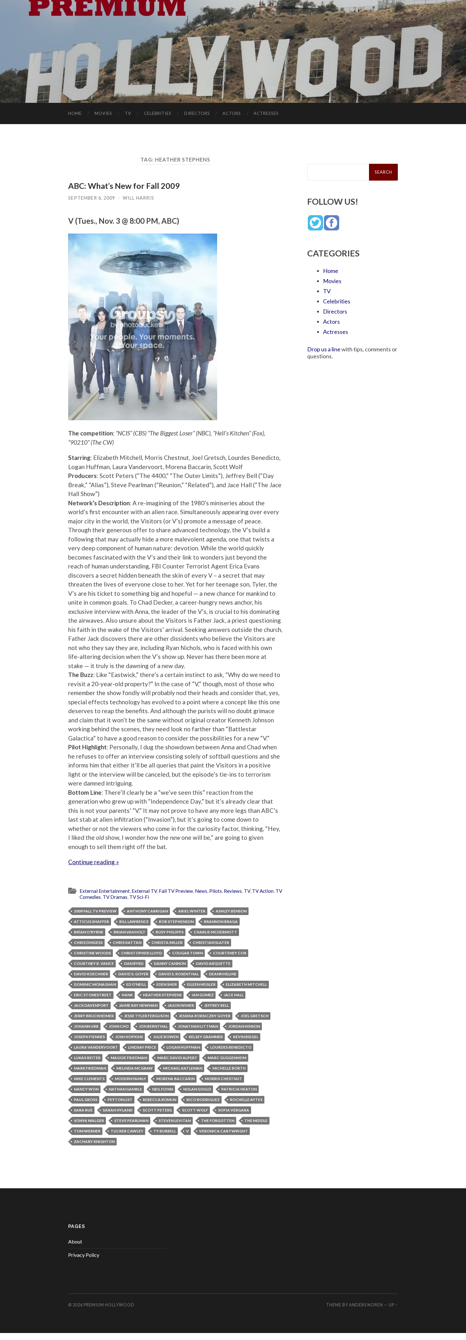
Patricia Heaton (239, 1089)
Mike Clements (89, 1078)
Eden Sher (166, 984)
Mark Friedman (90, 1068)
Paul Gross (85, 1099)
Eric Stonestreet (93, 994)
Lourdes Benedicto (230, 1047)
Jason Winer (181, 1005)
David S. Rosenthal (179, 974)
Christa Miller (167, 942)
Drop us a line (323, 349)
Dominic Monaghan (95, 984)
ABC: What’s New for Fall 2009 (124, 185)
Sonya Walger (89, 1120)
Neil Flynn (162, 1089)
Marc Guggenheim (227, 1057)
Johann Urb (86, 1026)
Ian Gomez (203, 994)
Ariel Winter (191, 911)
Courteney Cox (229, 953)
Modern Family (130, 1078)
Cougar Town (187, 953)
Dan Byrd (134, 963)
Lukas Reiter (87, 1057)
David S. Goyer (133, 974)
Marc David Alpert (177, 1057)
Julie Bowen (165, 1036)
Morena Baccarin (175, 1078)
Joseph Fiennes (89, 1036)
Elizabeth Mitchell (246, 984)
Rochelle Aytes (246, 1099)
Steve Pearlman (131, 1120)
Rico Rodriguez (203, 1099)
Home (75, 113)
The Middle (256, 1120)
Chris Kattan (127, 942)
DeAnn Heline (222, 974)
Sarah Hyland (118, 1110)
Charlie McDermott (215, 932)
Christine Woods (92, 953)
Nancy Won (86, 1089)
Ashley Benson (231, 911)
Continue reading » (93, 862)
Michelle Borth (229, 1068)
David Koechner (91, 974)
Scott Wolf (195, 1110)
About (75, 1241)
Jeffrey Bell (216, 1005)
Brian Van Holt (129, 932)
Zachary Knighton (94, 1141)
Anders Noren (366, 1304)
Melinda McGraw (134, 1068)
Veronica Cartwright (223, 1131)
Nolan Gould (197, 1089)
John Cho (119, 1026)
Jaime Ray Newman (138, 1005)
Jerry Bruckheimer (94, 1015)
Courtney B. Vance (94, 963)
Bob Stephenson (176, 921)
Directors (197, 113)
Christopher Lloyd (141, 953)
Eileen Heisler (201, 984)
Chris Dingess (88, 942)
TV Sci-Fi (139, 897)
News (201, 891)
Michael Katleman (182, 1068)
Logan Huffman (183, 1047)
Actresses (266, 113)
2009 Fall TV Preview (95, 911)
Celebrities (158, 113)
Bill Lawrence (134, 921)
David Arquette (213, 963)
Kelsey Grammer (206, 1036)
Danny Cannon (170, 963)
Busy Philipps (170, 932)
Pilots (215, 891)
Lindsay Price (142, 1047)
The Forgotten (217, 1120)
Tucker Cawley (127, 1131)
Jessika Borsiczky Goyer (204, 1015)
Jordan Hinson (244, 1026)
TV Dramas (115, 897)
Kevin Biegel (245, 1036)
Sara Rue (83, 1110)
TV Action (263, 891)
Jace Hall (233, 994)
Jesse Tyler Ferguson (146, 1015)
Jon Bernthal (153, 1026)
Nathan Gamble (125, 1089)
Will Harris (138, 198)
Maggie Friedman (129, 1057)
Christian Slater (211, 942)
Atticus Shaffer (91, 921)
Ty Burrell (164, 1131)
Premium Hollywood (109, 1304)
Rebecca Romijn (159, 1099)
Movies (103, 113)
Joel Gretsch (255, 1015)
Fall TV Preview (176, 891)
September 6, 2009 (91, 198)
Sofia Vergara (233, 1110)
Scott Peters (157, 1110)
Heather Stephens (162, 994)
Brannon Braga (221, 921)
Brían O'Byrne (88, 932)
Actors (232, 113)
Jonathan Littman (198, 1026)
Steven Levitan (175, 1120)
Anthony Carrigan (147, 911)
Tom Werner (87, 1131)
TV (128, 113)
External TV (144, 891)
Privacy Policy (83, 1255)
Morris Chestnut (223, 1078)
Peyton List (120, 1099)
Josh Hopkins (129, 1036)
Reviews (233, 891)
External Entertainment (105, 891)
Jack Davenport (91, 1005)
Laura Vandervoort (96, 1047)
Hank (127, 994)
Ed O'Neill (136, 984)
